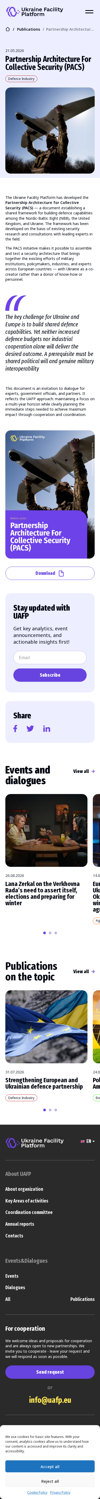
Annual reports (19, 1224)
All (7, 1299)
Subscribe (50, 675)
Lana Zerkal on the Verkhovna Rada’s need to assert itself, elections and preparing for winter (42, 893)
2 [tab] (50, 933)
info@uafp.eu (50, 1400)
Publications (82, 1299)
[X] (30, 729)
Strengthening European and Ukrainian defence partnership (44, 1083)
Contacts (14, 1236)
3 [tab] (55, 933)
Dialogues (15, 1287)
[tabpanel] (46, 852)
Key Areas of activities (26, 1201)
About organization (24, 1189)
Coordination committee (29, 1212)
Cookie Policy (37, 1492)
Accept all (50, 1466)
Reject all (50, 1481)
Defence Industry (21, 79)
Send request (50, 1372)
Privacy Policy (60, 1492)
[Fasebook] (15, 728)
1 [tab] (44, 933)
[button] (87, 1142)
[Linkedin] (46, 728)
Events (11, 1276)
